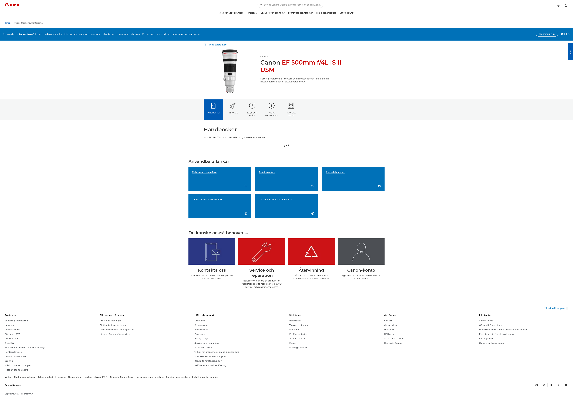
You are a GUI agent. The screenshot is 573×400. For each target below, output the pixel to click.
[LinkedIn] (551, 385)
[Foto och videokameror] (245, 12)
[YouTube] (566, 385)
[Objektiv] (258, 12)
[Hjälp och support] (337, 12)
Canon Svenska (13, 385)
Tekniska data (291, 114)
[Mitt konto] (558, 5)
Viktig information (271, 114)
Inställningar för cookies (205, 377)
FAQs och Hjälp (252, 114)
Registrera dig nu (547, 34)
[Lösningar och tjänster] (314, 12)
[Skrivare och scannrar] (286, 12)
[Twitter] (558, 385)
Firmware (233, 113)
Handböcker (213, 113)
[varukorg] (565, 5)
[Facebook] (536, 385)
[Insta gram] (544, 385)
